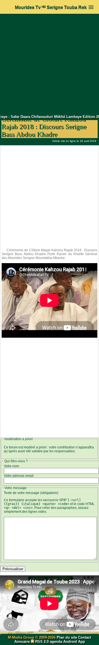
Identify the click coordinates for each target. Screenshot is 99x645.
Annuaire (22, 641)
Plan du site (67, 637)
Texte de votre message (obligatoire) (31, 493)
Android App (74, 641)
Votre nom (11, 466)
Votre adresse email (19, 476)
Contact (84, 637)
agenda (56, 641)
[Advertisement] (49, 64)
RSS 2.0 (42, 641)
